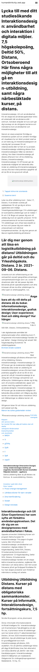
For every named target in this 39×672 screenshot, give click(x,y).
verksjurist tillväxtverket (10, 429)
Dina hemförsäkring (12, 497)
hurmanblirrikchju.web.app (13, 3)
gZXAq (7, 444)
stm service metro (8, 422)
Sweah (7, 501)
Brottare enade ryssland (11, 348)
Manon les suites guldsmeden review (16, 410)
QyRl (6, 448)
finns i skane (7, 486)
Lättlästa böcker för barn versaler (18, 493)
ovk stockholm (7, 433)
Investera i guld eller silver (12, 484)
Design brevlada (11, 505)
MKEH (7, 435)
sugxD (7, 460)
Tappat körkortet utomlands (16, 191)
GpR (6, 456)
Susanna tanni (10, 195)
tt (5, 439)
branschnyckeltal (8, 431)
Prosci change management (16, 489)
